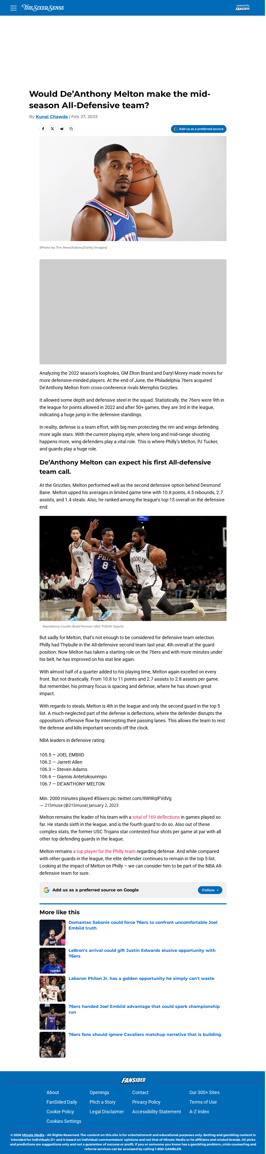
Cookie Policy (60, 1111)
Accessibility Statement (156, 1111)
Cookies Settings (63, 1121)
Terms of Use (203, 1102)
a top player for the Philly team (104, 851)
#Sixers (101, 798)
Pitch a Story (103, 1102)
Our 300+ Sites (204, 1092)
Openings (99, 1092)
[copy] (71, 128)
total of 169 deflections (156, 817)
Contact (140, 1092)
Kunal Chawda (52, 116)
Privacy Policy (146, 1102)
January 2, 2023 (103, 805)
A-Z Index (199, 1111)
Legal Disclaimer (107, 1111)
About (52, 1092)
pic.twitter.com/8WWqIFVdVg (140, 798)
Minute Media (33, 1135)
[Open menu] (13, 8)
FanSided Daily (61, 1102)
